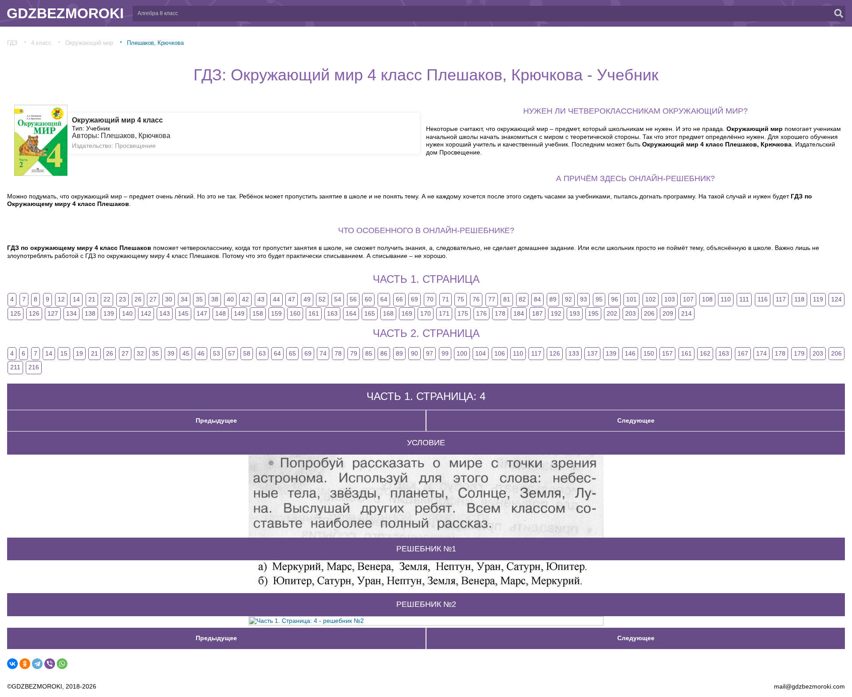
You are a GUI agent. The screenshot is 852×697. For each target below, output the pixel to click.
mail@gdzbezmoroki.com (809, 686)
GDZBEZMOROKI (65, 13)
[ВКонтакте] (12, 663)
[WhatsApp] (62, 663)
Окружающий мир (89, 43)
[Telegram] (37, 663)
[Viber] (49, 663)
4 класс (41, 43)
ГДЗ (12, 43)
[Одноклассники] (25, 663)
